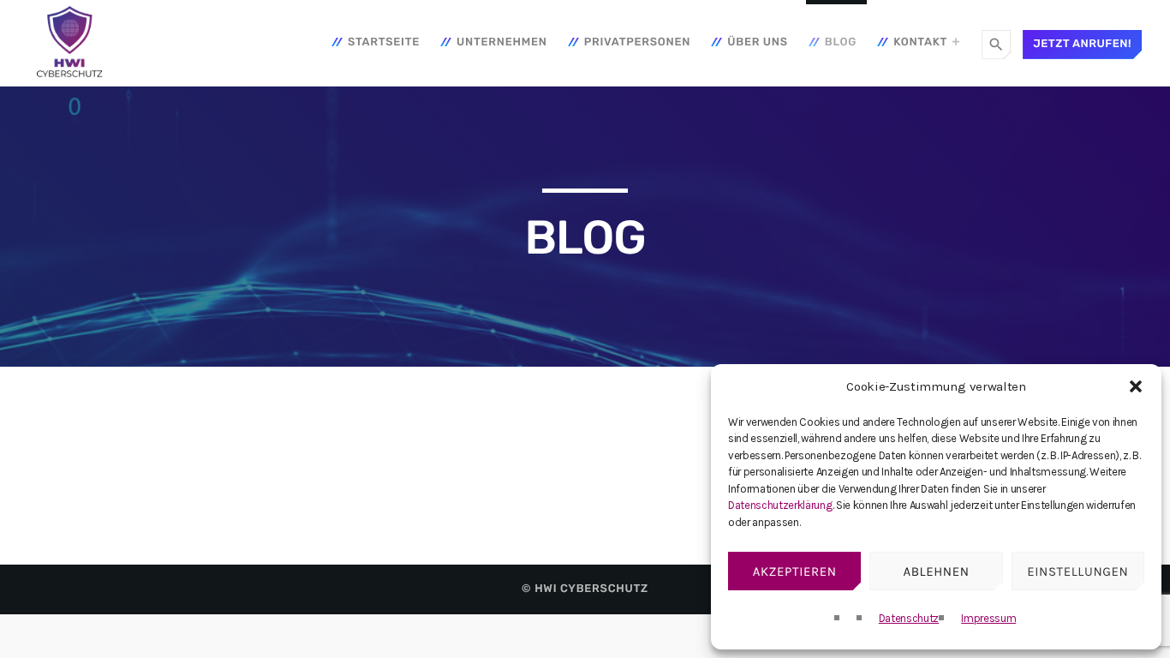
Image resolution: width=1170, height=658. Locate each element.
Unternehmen (502, 42)
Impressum (988, 618)
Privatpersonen (637, 42)
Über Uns (757, 42)
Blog (841, 42)
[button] (1135, 386)
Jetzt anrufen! (1082, 44)
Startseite (384, 42)
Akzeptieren (795, 571)
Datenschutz (909, 618)
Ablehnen (936, 571)
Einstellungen (1077, 571)
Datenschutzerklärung (780, 505)
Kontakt (920, 42)
